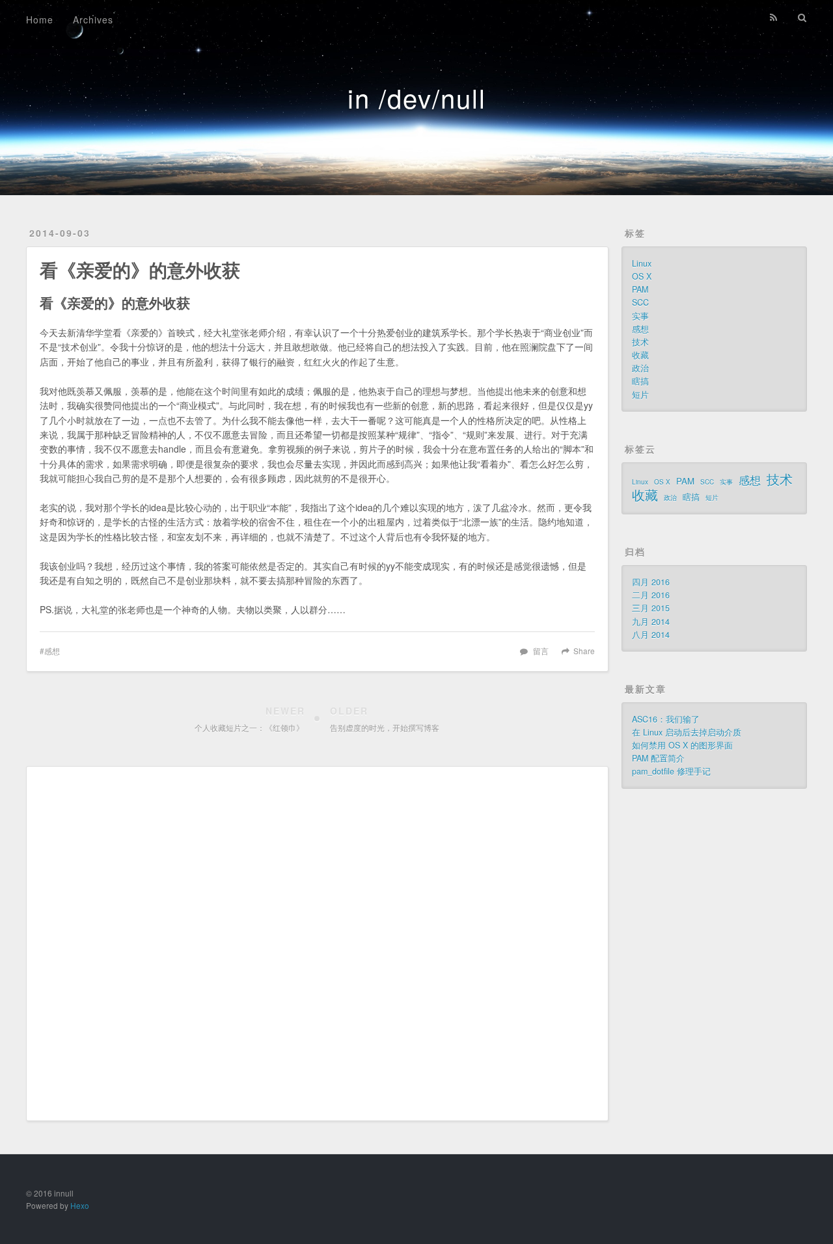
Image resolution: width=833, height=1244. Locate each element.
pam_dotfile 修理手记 (671, 771)
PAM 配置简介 (658, 758)
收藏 (640, 355)
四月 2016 (651, 582)
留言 (541, 650)
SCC (640, 302)
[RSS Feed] (773, 17)
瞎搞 (640, 381)
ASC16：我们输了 (666, 719)
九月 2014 (651, 622)
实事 (640, 316)
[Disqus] (317, 942)
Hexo (79, 1205)
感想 (52, 650)
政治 (640, 368)
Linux (641, 263)
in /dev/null (417, 97)
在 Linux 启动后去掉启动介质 (686, 732)
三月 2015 (651, 608)
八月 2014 (651, 635)
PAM (640, 289)
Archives (93, 19)
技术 (640, 342)
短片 (640, 395)
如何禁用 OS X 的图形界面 (682, 745)
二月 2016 (651, 595)
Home (39, 19)
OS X (641, 276)
